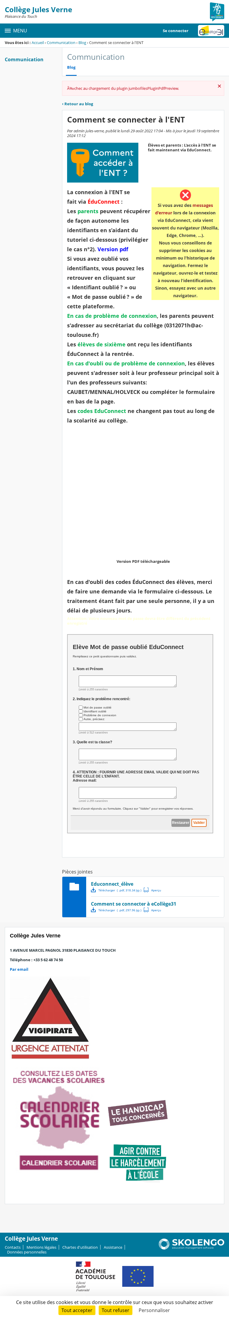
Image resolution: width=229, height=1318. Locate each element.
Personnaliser (154, 1310)
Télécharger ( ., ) (120, 890)
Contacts (13, 1247)
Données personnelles (27, 1252)
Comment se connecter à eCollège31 (133, 904)
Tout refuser (115, 1310)
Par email (19, 969)
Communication (61, 42)
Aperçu (152, 889)
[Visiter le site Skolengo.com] (191, 1248)
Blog (82, 42)
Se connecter (175, 30)
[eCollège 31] (211, 30)
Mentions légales (41, 1247)
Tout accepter (76, 1310)
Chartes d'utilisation (80, 1247)
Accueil (38, 42)
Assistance (113, 1247)
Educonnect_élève (112, 884)
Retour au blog (77, 103)
